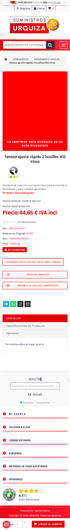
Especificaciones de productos (25, 326)
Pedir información (38, 274)
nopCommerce (42, 510)
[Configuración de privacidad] (6, 524)
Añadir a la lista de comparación (38, 285)
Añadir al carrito (50, 524)
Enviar (37, 394)
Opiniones (12, 333)
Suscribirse (28, 402)
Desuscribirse (43, 402)
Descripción (13, 318)
